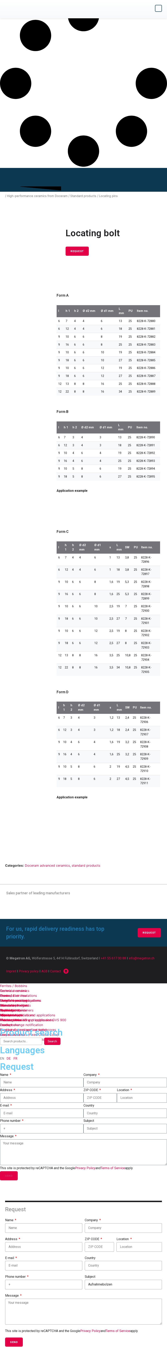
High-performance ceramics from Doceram (37, 196)
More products (11, 1015)
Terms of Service (113, 1168)
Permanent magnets (15, 1005)
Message (7, 1136)
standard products (86, 865)
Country (89, 1105)
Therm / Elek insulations (18, 996)
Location (123, 1090)
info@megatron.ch (141, 958)
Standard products (83, 196)
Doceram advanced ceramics (47, 865)
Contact (55, 971)
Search (52, 1041)
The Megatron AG (13, 1020)
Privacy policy (29, 971)
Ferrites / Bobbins (13, 986)
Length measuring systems (20, 1000)
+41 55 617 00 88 (113, 958)
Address (6, 1090)
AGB (44, 971)
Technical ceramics (14, 991)
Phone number (10, 1121)
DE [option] (9, 1058)
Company (91, 1075)
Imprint (11, 971)
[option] (8, 1058)
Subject (89, 1121)
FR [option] (15, 1058)
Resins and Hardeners (16, 1010)
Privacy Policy (85, 1168)
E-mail (5, 1105)
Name (4, 1075)
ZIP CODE (91, 1090)
